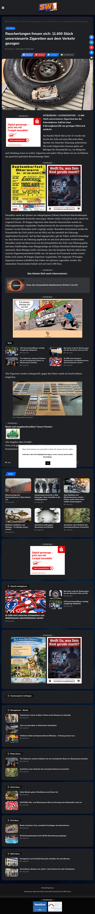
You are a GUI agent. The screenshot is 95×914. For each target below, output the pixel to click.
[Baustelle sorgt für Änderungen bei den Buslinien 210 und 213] (55, 351)
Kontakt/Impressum (47, 888)
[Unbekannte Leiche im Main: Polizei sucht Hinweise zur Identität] (11, 718)
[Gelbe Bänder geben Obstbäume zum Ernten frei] (11, 795)
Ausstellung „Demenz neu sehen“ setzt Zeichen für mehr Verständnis (47, 869)
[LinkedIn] (91, 42)
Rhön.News (36, 891)
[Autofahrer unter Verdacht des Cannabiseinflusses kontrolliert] (77, 515)
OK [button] (48, 463)
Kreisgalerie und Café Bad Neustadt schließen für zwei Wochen (45, 859)
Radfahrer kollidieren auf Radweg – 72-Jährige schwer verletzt (16, 527)
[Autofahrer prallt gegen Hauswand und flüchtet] (47, 515)
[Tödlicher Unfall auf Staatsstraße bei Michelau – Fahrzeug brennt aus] (11, 739)
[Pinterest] (91, 47)
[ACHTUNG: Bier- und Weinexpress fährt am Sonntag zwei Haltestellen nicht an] (11, 805)
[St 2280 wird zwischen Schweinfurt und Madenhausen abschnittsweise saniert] (55, 361)
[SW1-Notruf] (47, 7)
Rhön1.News (45, 891)
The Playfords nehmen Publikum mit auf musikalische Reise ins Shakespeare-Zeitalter (33, 360)
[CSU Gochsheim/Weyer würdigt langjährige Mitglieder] (11, 351)
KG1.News (60, 891)
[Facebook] (91, 37)
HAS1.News (52, 891)
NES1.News (67, 891)
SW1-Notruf (25, 21)
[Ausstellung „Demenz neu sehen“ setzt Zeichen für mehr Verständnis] (11, 872)
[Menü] (3, 8)
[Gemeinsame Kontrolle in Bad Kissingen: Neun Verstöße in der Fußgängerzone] (47, 485)
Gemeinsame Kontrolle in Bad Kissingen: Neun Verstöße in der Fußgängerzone (47, 497)
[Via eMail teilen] (91, 57)
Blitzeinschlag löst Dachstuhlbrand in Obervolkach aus (18, 497)
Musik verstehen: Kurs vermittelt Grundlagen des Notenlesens (44, 825)
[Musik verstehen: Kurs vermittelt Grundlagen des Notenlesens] (11, 828)
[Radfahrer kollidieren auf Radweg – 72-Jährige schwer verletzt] (18, 515)
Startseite (10, 21)
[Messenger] (91, 52)
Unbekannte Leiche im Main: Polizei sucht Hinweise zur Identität (45, 715)
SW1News (17, 21)
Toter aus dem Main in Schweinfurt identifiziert (38, 725)
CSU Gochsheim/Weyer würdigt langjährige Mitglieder (32, 349)
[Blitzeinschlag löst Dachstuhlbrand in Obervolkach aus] (18, 485)
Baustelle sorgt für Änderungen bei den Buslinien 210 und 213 (76, 349)
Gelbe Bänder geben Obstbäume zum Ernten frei (39, 792)
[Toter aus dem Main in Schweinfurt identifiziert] (11, 728)
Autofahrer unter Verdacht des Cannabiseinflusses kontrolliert (44, 769)
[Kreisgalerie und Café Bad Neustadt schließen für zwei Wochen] (11, 862)
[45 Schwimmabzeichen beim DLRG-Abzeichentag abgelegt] (11, 839)
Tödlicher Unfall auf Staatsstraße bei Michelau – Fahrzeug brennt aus (47, 736)
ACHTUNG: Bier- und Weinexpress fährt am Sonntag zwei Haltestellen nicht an (51, 802)
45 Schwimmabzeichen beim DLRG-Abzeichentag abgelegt (43, 836)
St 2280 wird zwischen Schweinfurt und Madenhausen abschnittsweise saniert (76, 360)
